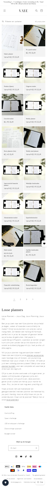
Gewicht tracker (9, 119)
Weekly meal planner (32, 151)
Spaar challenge (10, 418)
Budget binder (10, 434)
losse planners (12, 400)
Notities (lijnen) (9, 86)
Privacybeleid (11, 478)
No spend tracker (31, 49)
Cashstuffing (9, 413)
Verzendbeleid (38, 478)
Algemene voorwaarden (24, 478)
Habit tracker (8, 250)
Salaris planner (8, 54)
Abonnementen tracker (11, 217)
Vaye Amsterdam (12, 475)
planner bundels (9, 366)
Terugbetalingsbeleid (39, 475)
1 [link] (14, 299)
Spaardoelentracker (32, 217)
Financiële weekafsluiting (11, 285)
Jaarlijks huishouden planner (32, 251)
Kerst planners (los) (10, 151)
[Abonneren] (36, 448)
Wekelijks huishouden (32, 183)
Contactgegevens (16, 482)
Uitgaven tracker (31, 86)
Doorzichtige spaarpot (13, 429)
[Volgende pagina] (32, 299)
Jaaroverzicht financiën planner (11, 184)
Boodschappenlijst (31, 285)
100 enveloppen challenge (14, 423)
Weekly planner (30, 119)
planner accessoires (35, 355)
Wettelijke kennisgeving (31, 482)
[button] (4, 10)
